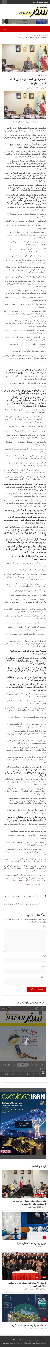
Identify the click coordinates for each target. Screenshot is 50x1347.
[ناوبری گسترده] (45, 29)
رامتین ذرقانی (29, 1289)
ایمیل (43, 966)
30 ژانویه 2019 (41, 88)
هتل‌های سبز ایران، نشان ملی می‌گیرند (29, 1325)
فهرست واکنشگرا (4, 2)
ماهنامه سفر (26, 885)
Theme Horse (29, 1343)
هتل (44, 1195)
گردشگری (35, 885)
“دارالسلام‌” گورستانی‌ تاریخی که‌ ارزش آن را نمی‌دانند (24, 896)
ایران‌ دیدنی (42, 75)
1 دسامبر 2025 (41, 1289)
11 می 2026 (41, 1246)
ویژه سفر (38, 1195)
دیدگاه (43, 926)
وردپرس (6, 1343)
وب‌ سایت (42, 977)
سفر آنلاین (30, 88)
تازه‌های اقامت (39, 1166)
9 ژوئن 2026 (41, 1207)
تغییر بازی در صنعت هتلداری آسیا (31, 1243)
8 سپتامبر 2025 (40, 1328)
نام (44, 956)
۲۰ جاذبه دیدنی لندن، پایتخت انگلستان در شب (23, 904)
